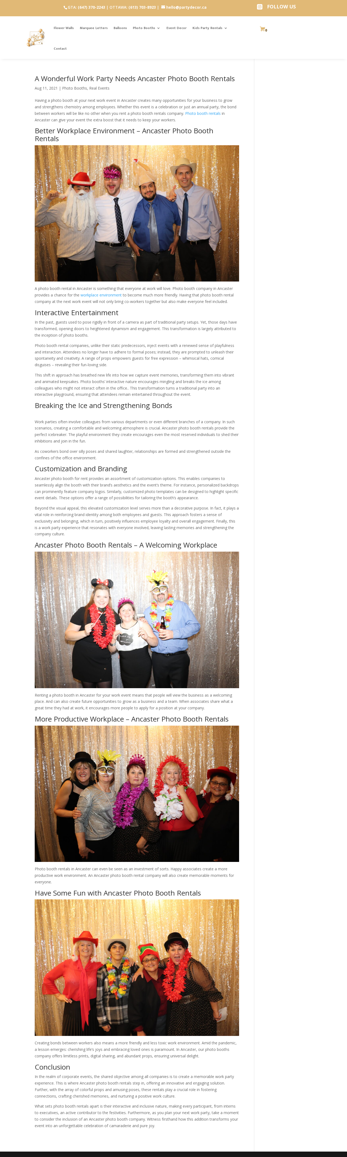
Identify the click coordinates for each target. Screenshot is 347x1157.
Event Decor (176, 28)
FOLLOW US (281, 6)
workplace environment (101, 295)
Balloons (120, 28)
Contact (60, 49)
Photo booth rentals (202, 113)
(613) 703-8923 (142, 7)
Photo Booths (144, 28)
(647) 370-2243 (91, 7)
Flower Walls (64, 28)
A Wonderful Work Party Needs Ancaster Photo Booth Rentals (135, 78)
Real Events (99, 88)
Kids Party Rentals (207, 28)
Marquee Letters (94, 28)
